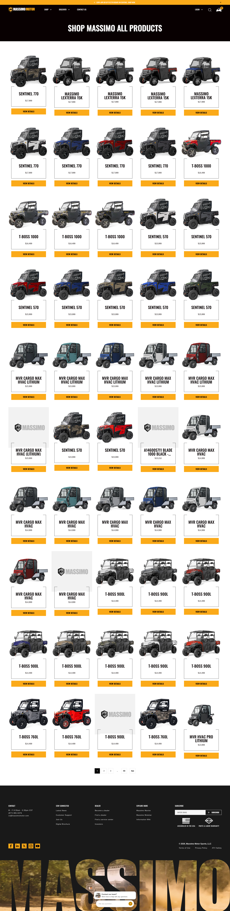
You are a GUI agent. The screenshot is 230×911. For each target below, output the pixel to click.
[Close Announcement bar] (221, 2)
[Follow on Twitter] (24, 846)
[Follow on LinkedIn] (17, 846)
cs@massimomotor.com (18, 816)
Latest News (61, 810)
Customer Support (64, 815)
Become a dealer (102, 810)
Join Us (59, 819)
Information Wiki (143, 819)
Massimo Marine (143, 810)
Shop (46, 9)
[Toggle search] (209, 10)
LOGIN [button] (197, 9)
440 (124, 771)
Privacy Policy (201, 848)
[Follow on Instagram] (31, 846)
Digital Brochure (63, 824)
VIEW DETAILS (28, 111)
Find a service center (104, 819)
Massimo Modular (144, 815)
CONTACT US (81, 9)
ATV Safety (217, 848)
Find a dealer (100, 815)
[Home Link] (21, 9)
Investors (99, 824)
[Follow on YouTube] (38, 846)
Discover (62, 9)
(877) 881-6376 (15, 813)
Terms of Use (184, 848)
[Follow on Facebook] (11, 846)
